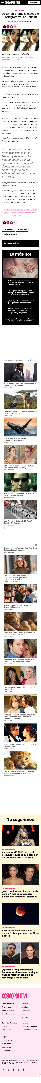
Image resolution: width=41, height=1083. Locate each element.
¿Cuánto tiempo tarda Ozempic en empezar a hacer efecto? (21, 320)
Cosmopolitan (28, 21)
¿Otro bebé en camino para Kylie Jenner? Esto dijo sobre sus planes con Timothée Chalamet (20, 894)
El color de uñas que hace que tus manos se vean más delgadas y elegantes (20, 311)
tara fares (8, 230)
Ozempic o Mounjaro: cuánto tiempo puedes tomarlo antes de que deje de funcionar (21, 293)
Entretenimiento (20, 10)
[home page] (12, 2)
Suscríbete (34, 3)
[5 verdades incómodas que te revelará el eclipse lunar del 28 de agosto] (20, 914)
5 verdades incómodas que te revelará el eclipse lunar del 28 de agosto (20, 933)
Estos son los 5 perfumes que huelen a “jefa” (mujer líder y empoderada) (20, 283)
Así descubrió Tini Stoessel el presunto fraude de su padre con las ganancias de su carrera (20, 855)
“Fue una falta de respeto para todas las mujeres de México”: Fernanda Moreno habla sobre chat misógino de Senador (19, 213)
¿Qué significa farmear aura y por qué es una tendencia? (21, 302)
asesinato (22, 230)
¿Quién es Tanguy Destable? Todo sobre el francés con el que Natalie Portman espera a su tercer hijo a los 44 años (20, 973)
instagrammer (11, 234)
